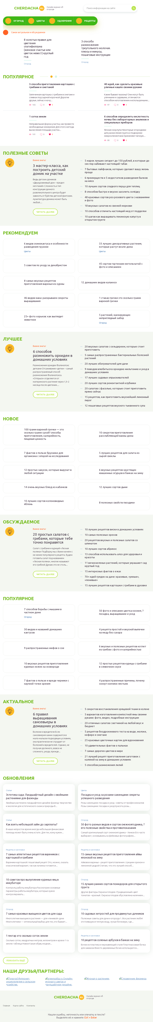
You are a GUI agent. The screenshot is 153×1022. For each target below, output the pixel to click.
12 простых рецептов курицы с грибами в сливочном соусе (123, 665)
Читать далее (45, 212)
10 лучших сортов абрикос (101, 548)
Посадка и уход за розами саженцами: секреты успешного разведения (110, 796)
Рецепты (89, 21)
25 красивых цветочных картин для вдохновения (114, 740)
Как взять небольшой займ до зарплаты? (31, 824)
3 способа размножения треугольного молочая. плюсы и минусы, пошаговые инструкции (95, 48)
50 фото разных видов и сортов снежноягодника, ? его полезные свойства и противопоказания (113, 826)
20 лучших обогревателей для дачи (106, 363)
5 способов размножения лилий (104, 764)
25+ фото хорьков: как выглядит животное (43, 318)
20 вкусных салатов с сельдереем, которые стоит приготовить (114, 348)
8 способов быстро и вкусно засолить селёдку (112, 191)
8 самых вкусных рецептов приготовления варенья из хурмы (44, 282)
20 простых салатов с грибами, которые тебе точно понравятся (53, 538)
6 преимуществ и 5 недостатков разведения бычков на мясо (116, 179)
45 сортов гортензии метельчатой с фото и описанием (121, 265)
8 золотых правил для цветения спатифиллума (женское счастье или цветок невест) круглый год (38, 48)
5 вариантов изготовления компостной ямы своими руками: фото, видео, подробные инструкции (116, 716)
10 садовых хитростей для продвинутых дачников (112, 913)
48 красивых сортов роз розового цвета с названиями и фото (117, 199)
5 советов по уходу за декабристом (45, 265)
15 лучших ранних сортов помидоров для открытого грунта (114, 885)
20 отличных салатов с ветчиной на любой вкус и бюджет (114, 725)
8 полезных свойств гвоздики (117, 502)
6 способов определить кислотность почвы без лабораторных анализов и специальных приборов (126, 119)
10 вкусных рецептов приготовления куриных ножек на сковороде (46, 665)
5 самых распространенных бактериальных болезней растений (117, 357)
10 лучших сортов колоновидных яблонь (44, 502)
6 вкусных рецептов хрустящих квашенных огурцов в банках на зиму (121, 471)
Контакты (31, 1006)
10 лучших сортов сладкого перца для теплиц (112, 186)
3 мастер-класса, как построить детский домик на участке (50, 170)
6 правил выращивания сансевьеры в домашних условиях (50, 720)
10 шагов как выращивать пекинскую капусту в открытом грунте (113, 218)
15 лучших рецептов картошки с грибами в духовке (116, 585)
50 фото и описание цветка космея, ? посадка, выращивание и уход (121, 612)
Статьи (9, 790)
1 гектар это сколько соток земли (27, 935)
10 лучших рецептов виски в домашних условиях (114, 529)
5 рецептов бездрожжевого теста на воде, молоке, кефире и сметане (116, 733)
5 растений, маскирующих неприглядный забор (114, 316)
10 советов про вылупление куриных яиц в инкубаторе (32, 881)
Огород (18, 21)
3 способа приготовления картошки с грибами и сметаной (52, 85)
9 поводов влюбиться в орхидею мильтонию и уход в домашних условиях (117, 371)
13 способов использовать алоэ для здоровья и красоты (113, 556)
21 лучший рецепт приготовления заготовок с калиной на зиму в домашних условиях (112, 758)
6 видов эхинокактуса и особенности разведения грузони (46, 245)
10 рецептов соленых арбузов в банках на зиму (110, 939)
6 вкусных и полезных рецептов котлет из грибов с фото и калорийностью (122, 648)
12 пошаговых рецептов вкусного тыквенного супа (115, 405)
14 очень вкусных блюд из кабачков (45, 487)
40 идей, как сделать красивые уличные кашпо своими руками (123, 85)
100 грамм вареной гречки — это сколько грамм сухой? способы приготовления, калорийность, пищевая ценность (44, 434)
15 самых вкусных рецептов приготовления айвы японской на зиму (111, 856)
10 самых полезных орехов (101, 534)
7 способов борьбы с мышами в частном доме (43, 611)
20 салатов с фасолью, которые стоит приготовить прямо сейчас (115, 390)
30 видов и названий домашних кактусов (43, 631)
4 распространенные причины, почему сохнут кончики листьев (121, 682)
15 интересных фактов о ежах (103, 571)
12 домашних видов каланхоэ (99, 282)
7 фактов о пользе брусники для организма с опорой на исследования (46, 454)
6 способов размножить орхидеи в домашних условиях (52, 355)
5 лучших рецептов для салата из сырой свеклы (119, 454)
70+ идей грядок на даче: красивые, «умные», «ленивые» (112, 578)
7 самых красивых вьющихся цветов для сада (34, 913)
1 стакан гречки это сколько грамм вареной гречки (120, 299)
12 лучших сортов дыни (113, 487)
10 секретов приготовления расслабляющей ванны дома (116, 434)
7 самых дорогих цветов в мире (104, 750)
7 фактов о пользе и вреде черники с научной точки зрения (46, 682)
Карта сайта (18, 1006)
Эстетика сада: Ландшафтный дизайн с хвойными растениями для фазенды (37, 796)
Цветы (40, 21)
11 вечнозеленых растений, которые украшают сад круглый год (116, 564)
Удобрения (64, 21)
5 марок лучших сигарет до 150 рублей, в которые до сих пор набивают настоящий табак (117, 162)
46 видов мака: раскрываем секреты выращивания (46, 299)
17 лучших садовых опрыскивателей (107, 377)
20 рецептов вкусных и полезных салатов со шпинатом (111, 542)
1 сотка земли (37, 116)
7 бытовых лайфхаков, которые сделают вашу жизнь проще (117, 171)
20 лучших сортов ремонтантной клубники (110, 383)
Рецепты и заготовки (15, 850)
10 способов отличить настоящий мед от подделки (115, 211)
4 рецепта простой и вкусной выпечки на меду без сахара (121, 631)
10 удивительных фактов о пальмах (106, 745)
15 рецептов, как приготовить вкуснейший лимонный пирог (117, 398)
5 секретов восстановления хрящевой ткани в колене (117, 709)
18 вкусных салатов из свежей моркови (108, 205)
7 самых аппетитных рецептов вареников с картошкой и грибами (32, 856)
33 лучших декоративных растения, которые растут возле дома (120, 245)
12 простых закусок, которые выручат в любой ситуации (48, 471)
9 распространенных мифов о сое (44, 648)
